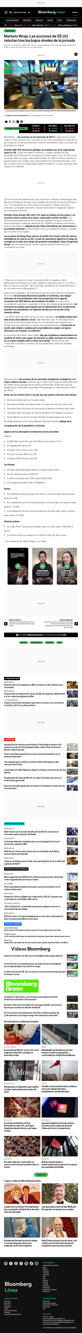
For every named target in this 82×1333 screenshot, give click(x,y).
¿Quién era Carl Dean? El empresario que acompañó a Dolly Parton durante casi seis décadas (21, 1209)
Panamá (45, 1282)
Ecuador (45, 1280)
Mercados (10, 31)
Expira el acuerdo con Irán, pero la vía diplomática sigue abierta (33, 956)
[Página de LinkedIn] (26, 1263)
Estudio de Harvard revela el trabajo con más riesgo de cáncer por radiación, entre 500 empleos (20, 1243)
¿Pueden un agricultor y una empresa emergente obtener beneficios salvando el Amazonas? (31, 998)
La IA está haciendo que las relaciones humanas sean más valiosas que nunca (37, 936)
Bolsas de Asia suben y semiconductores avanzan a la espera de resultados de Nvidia (59, 1164)
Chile (44, 1276)
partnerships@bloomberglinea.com (54, 1318)
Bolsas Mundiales (36, 642)
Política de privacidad (49, 1303)
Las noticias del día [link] (12, 20)
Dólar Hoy (7, 1305)
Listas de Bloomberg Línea (12, 1314)
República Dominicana (50, 1290)
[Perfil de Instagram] (21, 1263)
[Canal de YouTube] (16, 1263)
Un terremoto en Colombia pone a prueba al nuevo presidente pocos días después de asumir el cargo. (32, 965)
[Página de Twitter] (11, 1263)
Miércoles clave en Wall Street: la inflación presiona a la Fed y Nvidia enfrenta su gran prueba (22, 624)
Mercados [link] (39, 20)
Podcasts (7, 1312)
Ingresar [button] (75, 12)
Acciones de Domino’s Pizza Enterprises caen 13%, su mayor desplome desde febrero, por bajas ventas (20, 1127)
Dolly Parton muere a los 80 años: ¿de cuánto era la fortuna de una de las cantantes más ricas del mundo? (59, 1243)
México (45, 1269)
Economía (7, 1301)
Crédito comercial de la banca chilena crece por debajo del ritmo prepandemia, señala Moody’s (59, 1089)
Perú (44, 1278)
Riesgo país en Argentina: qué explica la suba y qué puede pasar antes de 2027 (21, 1089)
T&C (44, 1309)
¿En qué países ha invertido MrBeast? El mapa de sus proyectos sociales (59, 1208)
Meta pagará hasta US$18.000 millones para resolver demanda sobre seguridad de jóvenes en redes (33, 878)
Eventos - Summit (48, 1317)
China (59, 642)
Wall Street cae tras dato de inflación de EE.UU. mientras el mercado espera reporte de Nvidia (31, 833)
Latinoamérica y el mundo (51, 1265)
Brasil (44, 1267)
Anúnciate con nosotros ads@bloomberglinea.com (58, 1320)
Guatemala (46, 1291)
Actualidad (7, 1307)
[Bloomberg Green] (41, 986)
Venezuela (46, 1275)
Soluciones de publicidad (50, 1324)
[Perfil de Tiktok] (31, 1263)
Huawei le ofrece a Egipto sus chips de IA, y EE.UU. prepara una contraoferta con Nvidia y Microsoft (33, 897)
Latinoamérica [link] (71, 20)
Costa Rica (46, 1286)
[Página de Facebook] (5, 1263)
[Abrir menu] (6, 12)
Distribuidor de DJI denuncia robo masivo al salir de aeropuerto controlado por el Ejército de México (58, 1052)
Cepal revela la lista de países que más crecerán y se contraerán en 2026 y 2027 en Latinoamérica (34, 704)
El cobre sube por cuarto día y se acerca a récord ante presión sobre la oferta (21, 1164)
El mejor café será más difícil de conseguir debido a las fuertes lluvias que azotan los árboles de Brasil (33, 1006)
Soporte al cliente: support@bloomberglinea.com (58, 1322)
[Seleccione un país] (29, 12)
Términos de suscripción (50, 1305)
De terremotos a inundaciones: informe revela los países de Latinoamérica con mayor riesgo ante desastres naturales (31, 1014)
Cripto (6, 1309)
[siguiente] (76, 623)
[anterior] (5, 623)
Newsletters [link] (27, 20)
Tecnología (46, 1307)
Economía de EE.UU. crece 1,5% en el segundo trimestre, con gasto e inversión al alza (21, 1052)
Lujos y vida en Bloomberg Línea (22, 1180)
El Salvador (46, 1288)
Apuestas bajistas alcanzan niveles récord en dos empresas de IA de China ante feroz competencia (58, 1125)
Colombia (46, 1273)
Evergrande (49, 642)
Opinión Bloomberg (13, 924)
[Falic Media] (75, 15)
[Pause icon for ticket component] (5, 25)
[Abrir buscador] (11, 12)
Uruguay (45, 1284)
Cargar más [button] (41, 1175)
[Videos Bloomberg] (41, 949)
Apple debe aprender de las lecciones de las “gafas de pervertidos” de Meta (36, 942)
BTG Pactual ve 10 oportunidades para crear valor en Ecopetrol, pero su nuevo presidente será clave (33, 917)
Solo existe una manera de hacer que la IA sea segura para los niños (32, 930)
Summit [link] (50, 20)
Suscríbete (46, 1301)
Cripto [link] (60, 20)
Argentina (46, 1271)
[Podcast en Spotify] (36, 1263)
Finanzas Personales (10, 1310)
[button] (76, 54)
